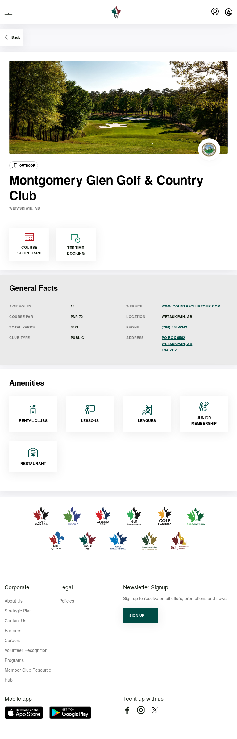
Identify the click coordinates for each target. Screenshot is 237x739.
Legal (66, 587)
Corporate (17, 587)
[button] (140, 615)
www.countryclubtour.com (191, 306)
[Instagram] (141, 710)
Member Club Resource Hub (28, 675)
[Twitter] (155, 710)
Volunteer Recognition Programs (26, 655)
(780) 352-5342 (174, 327)
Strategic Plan (18, 610)
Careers (12, 640)
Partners (13, 630)
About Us (14, 601)
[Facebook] (127, 710)
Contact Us (15, 620)
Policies (66, 601)
